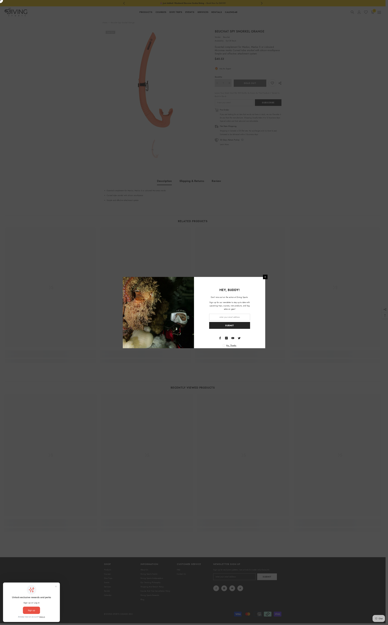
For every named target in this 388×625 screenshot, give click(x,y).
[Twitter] (239, 338)
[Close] (265, 277)
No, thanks (231, 345)
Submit (229, 325)
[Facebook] (220, 338)
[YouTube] (233, 338)
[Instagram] (226, 338)
